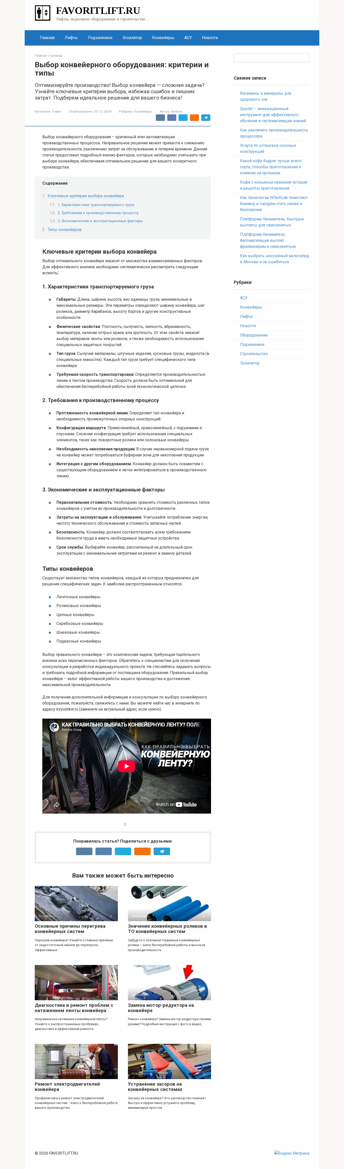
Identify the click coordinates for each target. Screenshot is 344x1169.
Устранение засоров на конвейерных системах (155, 1086)
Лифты (71, 37)
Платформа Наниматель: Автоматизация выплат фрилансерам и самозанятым (268, 240)
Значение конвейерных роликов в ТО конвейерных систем (167, 928)
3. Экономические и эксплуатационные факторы (100, 221)
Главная (47, 37)
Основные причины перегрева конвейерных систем (70, 928)
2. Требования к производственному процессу (98, 213)
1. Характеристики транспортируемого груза (96, 205)
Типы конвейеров (65, 229)
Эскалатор (132, 37)
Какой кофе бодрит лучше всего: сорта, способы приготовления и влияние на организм (271, 166)
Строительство (254, 353)
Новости (210, 37)
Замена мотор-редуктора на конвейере (161, 1007)
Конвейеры (163, 37)
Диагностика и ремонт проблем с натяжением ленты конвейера (74, 1007)
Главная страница (48, 55)
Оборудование (254, 335)
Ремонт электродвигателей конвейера (67, 1086)
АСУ (188, 37)
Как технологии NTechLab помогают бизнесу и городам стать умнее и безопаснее (274, 203)
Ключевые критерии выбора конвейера (86, 195)
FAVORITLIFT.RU (98, 10)
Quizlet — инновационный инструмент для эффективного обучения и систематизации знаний (273, 114)
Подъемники (100, 37)
